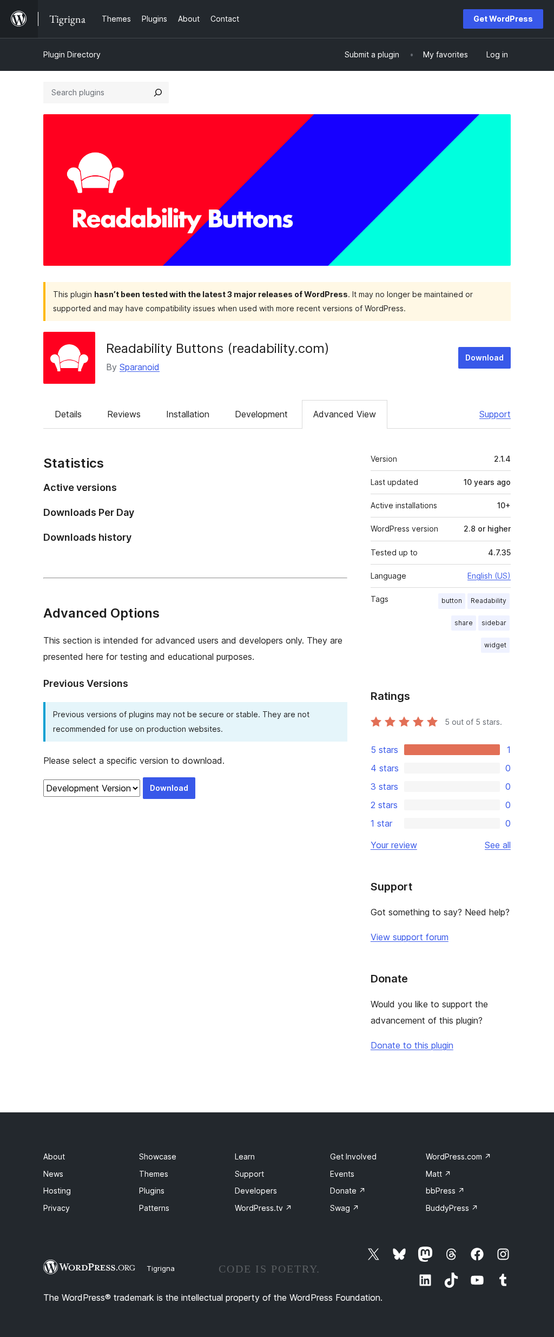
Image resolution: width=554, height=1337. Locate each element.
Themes (153, 1173)
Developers (256, 1190)
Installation (187, 414)
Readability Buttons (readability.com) (217, 348)
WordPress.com (458, 1156)
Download (484, 357)
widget (495, 645)
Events (342, 1173)
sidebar (494, 623)
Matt (438, 1173)
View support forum (410, 937)
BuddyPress (452, 1208)
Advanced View (344, 414)
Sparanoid (140, 367)
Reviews (124, 414)
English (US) (489, 575)
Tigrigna (161, 1268)
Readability (488, 601)
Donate (348, 1190)
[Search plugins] (158, 92)
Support (495, 414)
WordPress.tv (263, 1208)
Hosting (57, 1190)
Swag (344, 1208)
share (463, 623)
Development (261, 414)
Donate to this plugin (412, 1045)
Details (68, 414)
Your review (394, 845)
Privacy (56, 1208)
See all (498, 845)
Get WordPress (503, 18)
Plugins (151, 1190)
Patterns (154, 1208)
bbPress (445, 1190)
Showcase (157, 1156)
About (54, 1156)
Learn (245, 1156)
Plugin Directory (72, 54)
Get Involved (353, 1156)
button (451, 601)
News (53, 1173)
